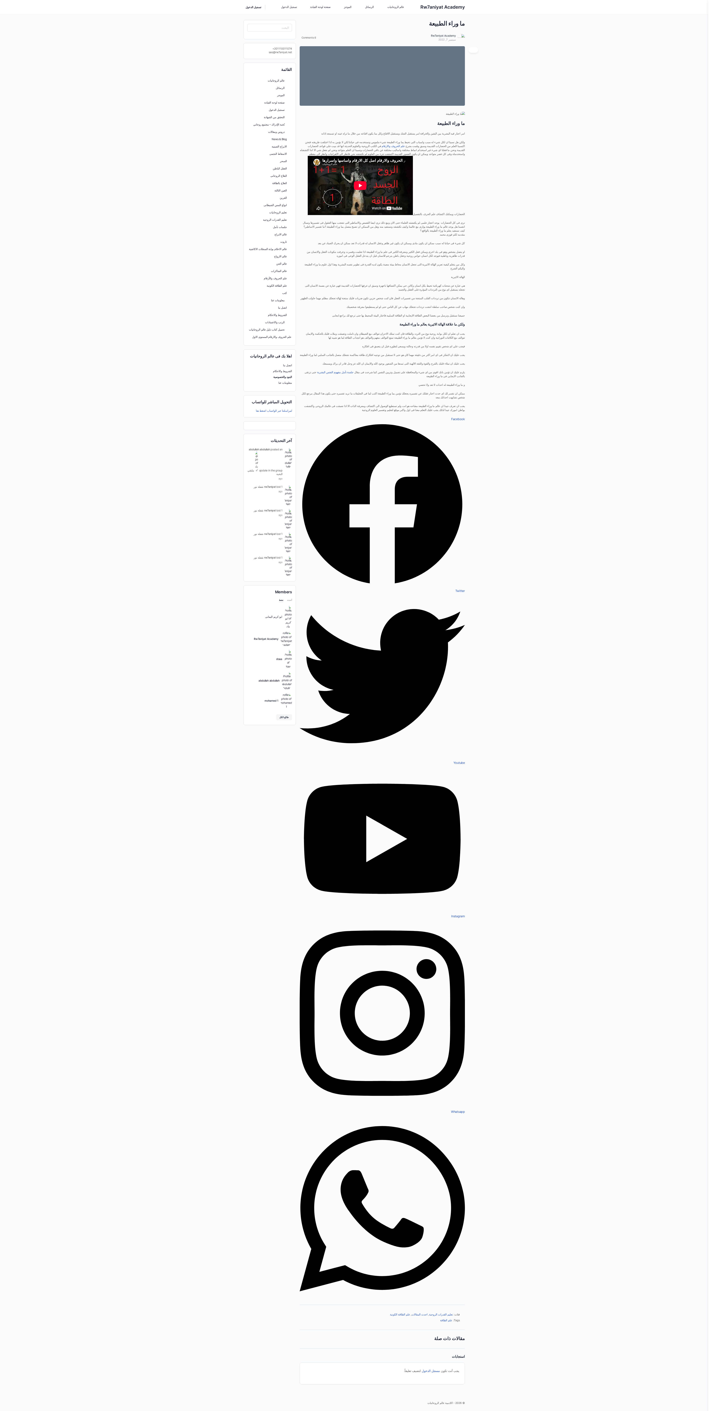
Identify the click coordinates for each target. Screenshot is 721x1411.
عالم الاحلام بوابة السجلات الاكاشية (268, 249)
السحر (283, 161)
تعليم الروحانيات (278, 212)
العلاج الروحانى (278, 175)
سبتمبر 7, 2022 (447, 39)
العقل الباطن (280, 168)
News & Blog (279, 139)
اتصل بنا (282, 307)
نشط (281, 600)
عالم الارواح (280, 256)
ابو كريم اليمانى (273, 616)
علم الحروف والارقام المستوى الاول (271, 336)
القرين (283, 197)
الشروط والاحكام (277, 314)
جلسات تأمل (280, 227)
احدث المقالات (420, 1314)
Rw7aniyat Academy (442, 7)
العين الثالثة (281, 190)
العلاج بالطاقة (279, 183)
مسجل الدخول (431, 1371)
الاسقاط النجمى (278, 153)
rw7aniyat (270, 486)
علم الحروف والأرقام (275, 278)
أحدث (289, 600)
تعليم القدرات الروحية (441, 1314)
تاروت (283, 241)
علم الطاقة (446, 1320)
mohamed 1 (271, 700)
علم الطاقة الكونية (400, 1314)
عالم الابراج (281, 234)
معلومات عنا (285, 382)
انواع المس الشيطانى (275, 205)
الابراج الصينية (279, 146)
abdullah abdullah (259, 449)
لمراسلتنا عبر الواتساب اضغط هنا (273, 410)
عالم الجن (281, 263)
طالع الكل (284, 717)
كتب (284, 292)
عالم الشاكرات (279, 271)
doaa (279, 659)
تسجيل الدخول (253, 7)
